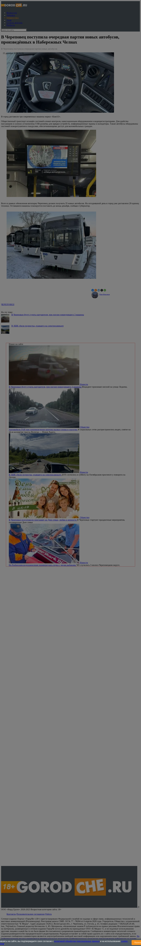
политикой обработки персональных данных (77, 941)
